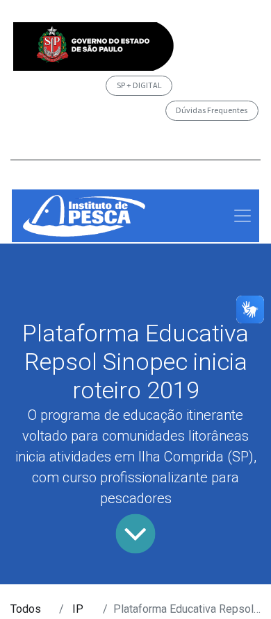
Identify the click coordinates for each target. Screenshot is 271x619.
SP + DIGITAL (139, 85)
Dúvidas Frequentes (211, 110)
